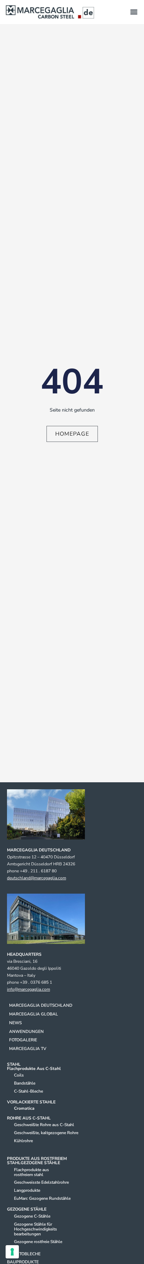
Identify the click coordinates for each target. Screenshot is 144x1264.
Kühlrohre (23, 1141)
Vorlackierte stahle (31, 1102)
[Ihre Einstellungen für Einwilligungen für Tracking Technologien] (12, 1251)
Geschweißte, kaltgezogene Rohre (46, 1133)
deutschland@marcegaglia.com (36, 878)
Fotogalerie (23, 1040)
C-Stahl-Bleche (28, 1091)
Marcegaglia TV (27, 1048)
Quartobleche (24, 1254)
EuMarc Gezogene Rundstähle (42, 1198)
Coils (19, 1075)
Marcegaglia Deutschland (40, 1005)
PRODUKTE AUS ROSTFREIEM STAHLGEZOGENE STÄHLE (37, 1161)
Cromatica (24, 1108)
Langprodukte (27, 1190)
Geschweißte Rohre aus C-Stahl (44, 1125)
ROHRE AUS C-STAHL (29, 1118)
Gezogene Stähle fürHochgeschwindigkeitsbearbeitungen (35, 1229)
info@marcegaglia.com (28, 989)
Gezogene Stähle (26, 1209)
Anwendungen (26, 1031)
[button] (133, 12)
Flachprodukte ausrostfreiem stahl (31, 1172)
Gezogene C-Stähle (32, 1216)
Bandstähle (24, 1083)
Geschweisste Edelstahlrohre (41, 1182)
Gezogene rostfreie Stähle (38, 1241)
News (15, 1023)
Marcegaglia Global (33, 1014)
